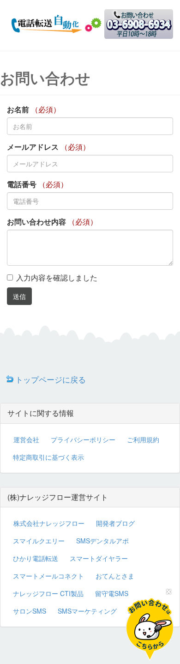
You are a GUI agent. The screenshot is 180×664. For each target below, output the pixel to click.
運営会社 (26, 439)
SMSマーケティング (87, 610)
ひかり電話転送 (35, 558)
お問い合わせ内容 (36, 222)
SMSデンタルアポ (102, 540)
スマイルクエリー (39, 540)
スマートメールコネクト (48, 575)
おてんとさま (115, 575)
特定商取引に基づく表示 (48, 457)
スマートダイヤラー (99, 558)
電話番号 (21, 184)
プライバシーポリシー (83, 439)
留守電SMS (111, 593)
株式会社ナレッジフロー (48, 523)
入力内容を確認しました (56, 277)
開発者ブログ (115, 523)
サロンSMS (29, 610)
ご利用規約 (143, 439)
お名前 (18, 109)
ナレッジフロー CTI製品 (48, 593)
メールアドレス (33, 147)
